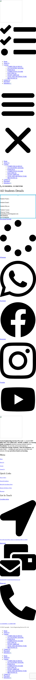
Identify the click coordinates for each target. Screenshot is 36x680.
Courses (6, 65)
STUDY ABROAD (13, 75)
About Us (6, 63)
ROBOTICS (11, 70)
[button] (18, 122)
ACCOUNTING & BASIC (15, 68)
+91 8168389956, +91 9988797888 (8, 623)
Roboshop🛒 (8, 83)
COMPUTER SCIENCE (14, 66)
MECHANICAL (12, 78)
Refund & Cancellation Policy (6, 484)
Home (5, 61)
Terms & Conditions (4, 481)
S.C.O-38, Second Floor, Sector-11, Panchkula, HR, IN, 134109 (13, 539)
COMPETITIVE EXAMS (15, 71)
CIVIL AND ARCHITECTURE (17, 76)
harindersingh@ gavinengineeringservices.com (10, 579)
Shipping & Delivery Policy (6, 487)
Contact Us (7, 80)
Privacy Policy (3, 477)
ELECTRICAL (12, 73)
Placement (7, 81)
